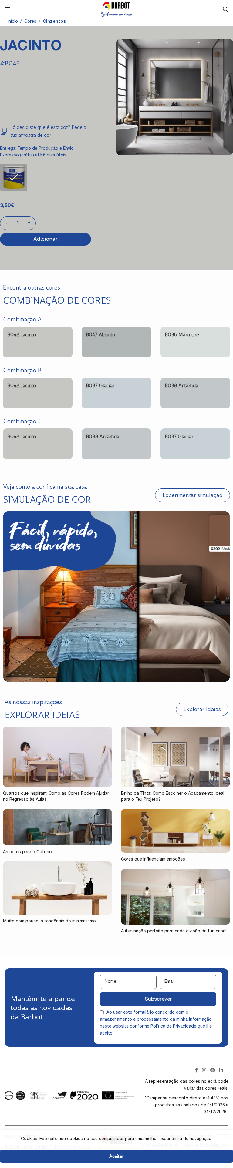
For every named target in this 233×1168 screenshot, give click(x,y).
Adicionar (45, 239)
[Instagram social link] (204, 1071)
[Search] (225, 9)
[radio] (13, 177)
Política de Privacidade (173, 1027)
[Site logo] (116, 9)
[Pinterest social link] (212, 1071)
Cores (30, 22)
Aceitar (116, 1156)
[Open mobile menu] (8, 9)
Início (13, 22)
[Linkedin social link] (221, 1071)
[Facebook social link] (196, 1071)
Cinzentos (54, 22)
